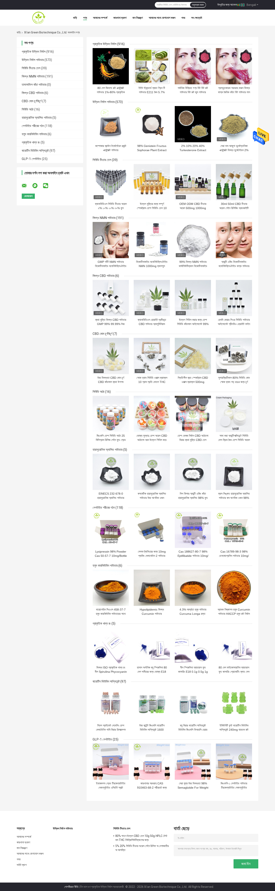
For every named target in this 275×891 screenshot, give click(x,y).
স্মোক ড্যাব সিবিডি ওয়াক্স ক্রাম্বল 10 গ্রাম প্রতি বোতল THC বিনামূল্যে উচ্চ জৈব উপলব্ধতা (151, 382)
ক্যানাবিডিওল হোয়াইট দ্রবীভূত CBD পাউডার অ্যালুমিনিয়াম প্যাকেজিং (152, 324)
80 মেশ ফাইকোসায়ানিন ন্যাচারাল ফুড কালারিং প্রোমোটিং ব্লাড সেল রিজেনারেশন (234, 672)
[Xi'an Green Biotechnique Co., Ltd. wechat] (48, 186)
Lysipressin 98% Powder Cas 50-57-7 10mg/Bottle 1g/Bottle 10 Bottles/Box (111, 556)
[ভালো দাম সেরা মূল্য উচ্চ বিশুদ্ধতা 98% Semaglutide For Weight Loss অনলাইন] (193, 762)
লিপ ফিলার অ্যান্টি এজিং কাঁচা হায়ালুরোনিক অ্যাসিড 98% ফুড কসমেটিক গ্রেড (193, 498)
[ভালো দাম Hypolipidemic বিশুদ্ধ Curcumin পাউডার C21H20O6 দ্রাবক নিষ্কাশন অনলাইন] (152, 588)
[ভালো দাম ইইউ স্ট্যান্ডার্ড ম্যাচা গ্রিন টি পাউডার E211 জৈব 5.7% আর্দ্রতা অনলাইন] (152, 66)
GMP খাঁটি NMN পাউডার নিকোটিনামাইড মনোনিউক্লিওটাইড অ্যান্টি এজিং (110, 266)
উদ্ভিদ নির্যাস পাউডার (33, 60)
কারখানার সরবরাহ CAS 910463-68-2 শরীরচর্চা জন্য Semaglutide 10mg (152, 787)
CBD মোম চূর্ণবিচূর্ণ (31, 101)
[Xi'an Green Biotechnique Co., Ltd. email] (27, 186)
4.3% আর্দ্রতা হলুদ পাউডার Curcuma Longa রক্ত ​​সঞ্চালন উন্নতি (193, 614)
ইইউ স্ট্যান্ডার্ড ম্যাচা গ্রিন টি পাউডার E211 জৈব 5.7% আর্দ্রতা (152, 92)
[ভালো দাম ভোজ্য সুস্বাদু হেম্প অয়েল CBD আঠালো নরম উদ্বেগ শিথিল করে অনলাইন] (152, 414)
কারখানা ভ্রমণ (119, 17)
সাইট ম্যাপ (22, 864)
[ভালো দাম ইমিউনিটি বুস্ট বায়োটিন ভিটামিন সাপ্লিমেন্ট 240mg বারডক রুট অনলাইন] (234, 704)
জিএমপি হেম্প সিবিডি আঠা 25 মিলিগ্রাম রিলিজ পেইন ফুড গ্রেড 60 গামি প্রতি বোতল (111, 440)
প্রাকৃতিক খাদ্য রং (31, 142)
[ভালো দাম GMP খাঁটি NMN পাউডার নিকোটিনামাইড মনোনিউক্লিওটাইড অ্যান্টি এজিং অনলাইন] (111, 240)
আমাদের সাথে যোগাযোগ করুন (162, 17)
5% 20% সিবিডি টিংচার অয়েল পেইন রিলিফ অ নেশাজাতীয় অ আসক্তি (142, 848)
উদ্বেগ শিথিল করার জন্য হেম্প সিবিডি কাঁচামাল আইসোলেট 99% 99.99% (193, 324)
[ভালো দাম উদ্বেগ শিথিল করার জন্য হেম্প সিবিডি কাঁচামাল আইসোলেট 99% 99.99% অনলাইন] (193, 298)
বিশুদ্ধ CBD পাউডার (32, 93)
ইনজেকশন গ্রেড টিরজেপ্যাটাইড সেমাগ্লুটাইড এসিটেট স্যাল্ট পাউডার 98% (110, 787)
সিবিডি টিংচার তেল (31, 68)
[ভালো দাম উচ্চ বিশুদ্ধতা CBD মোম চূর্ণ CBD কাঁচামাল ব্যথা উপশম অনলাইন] (111, 356)
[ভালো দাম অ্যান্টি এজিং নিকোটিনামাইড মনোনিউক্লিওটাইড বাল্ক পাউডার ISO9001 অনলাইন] (234, 240)
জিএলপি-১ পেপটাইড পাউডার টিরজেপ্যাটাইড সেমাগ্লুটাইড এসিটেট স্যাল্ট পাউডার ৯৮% (234, 787)
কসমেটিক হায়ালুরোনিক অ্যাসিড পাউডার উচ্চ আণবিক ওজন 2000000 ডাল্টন (152, 498)
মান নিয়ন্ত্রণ (137, 17)
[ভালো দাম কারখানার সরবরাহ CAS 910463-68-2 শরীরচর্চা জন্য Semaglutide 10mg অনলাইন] (152, 762)
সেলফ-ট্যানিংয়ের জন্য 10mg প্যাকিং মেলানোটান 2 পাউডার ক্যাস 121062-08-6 (152, 556)
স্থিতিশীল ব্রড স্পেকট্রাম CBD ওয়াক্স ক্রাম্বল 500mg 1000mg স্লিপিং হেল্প (193, 382)
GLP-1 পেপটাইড (31, 159)
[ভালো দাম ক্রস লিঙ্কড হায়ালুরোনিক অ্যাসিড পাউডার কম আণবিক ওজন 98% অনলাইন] (234, 472)
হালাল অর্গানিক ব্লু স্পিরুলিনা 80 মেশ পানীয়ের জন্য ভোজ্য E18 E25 (152, 672)
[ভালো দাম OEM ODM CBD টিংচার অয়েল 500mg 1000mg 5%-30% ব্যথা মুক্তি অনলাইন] (193, 182)
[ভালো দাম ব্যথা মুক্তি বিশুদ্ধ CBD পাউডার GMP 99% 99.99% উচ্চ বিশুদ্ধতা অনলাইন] (111, 298)
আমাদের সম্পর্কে (100, 17)
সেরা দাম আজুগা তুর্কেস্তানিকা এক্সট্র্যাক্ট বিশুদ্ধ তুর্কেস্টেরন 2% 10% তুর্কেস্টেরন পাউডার (233, 150)
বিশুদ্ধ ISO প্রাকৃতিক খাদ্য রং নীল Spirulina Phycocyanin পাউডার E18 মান (111, 672)
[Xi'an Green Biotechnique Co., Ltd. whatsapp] (37, 186)
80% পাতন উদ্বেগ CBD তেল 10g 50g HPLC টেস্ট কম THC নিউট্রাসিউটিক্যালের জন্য (141, 838)
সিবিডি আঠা (27, 109)
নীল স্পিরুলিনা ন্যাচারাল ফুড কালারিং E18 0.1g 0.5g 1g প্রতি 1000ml (193, 672)
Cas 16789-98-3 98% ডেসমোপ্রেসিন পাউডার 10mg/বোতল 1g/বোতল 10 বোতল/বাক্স (234, 556)
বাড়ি (75, 17)
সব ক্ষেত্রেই (196, 17)
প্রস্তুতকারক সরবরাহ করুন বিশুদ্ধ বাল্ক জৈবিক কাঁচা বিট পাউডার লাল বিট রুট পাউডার (234, 92)
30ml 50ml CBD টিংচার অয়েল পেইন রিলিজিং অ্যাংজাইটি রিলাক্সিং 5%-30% (234, 208)
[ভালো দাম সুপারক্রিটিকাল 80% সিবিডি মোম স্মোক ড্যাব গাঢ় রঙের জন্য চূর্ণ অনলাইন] (234, 356)
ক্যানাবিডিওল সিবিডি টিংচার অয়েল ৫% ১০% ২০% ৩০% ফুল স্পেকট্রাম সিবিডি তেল (111, 208)
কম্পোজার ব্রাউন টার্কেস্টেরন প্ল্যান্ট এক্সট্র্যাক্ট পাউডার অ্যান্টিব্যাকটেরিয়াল (110, 150)
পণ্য (85, 17)
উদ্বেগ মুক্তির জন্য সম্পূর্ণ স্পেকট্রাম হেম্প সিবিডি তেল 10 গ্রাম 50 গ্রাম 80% (152, 208)
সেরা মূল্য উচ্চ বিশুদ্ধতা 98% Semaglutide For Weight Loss (193, 787)
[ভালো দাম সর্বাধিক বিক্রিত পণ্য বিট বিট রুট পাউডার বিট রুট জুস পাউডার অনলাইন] (193, 66)
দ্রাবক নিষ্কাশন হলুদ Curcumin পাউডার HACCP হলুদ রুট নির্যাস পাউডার (234, 614)
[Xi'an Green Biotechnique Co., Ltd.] (39, 18)
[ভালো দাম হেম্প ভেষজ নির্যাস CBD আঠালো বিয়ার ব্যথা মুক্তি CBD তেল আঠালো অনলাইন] (193, 414)
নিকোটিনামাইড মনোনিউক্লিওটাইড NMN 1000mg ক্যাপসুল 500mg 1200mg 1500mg (151, 266)
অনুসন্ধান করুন (198, 4)
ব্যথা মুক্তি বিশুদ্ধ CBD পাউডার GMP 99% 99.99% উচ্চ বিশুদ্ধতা (110, 324)
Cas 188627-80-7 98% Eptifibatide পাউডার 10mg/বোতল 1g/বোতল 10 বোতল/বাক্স (193, 556)
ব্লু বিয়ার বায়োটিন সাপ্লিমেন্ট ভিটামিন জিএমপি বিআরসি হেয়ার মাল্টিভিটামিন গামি (192, 729)
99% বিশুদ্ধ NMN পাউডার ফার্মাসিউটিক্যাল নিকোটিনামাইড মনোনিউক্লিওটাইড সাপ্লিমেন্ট (193, 266)
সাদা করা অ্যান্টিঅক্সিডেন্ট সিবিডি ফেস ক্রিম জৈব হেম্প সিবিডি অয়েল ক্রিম (234, 440)
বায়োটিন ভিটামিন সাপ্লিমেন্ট (35, 151)
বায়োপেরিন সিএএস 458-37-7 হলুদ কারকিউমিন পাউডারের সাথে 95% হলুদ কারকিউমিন (111, 614)
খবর (183, 17)
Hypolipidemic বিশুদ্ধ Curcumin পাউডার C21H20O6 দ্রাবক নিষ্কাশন (152, 614)
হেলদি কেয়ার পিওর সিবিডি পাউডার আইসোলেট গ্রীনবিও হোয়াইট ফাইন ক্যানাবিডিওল (234, 324)
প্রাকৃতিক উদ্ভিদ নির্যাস (33, 52)
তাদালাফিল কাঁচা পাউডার (34, 85)
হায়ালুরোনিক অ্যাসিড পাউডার (37, 118)
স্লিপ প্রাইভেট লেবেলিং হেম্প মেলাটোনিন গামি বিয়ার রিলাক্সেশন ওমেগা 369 (111, 729)
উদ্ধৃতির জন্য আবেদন (227, 4)
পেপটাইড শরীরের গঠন (33, 126)
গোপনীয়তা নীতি (71, 886)
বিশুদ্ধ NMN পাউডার (33, 76)
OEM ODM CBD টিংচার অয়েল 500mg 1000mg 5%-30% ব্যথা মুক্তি (192, 208)
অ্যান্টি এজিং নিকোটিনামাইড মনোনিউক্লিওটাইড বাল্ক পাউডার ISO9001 (234, 266)
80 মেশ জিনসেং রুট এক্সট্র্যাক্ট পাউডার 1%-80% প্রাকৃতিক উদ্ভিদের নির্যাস (111, 92)
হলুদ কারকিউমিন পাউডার (34, 134)
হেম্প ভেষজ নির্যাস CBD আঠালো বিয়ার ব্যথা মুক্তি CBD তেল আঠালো (193, 440)
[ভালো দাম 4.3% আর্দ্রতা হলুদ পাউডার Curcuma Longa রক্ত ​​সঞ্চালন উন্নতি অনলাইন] (193, 588)
